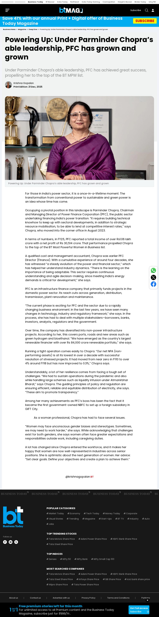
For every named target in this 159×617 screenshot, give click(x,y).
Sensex (53, 559)
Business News (9, 29)
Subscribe (135, 10)
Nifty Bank (82, 559)
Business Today (35, 2)
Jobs (51, 524)
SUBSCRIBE (144, 20)
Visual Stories (56, 518)
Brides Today (140, 2)
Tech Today (92, 513)
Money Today (112, 513)
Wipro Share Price (58, 584)
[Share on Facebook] (153, 284)
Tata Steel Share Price (61, 544)
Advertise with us (61, 597)
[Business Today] (71, 10)
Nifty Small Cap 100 (104, 559)
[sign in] (153, 10)
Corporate (131, 513)
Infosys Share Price (89, 579)
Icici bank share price (138, 579)
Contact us (35, 597)
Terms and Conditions (118, 597)
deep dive (33, 29)
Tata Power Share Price (86, 584)
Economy (75, 513)
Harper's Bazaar (125, 2)
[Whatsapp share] (153, 271)
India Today (62, 2)
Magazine (90, 518)
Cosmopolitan (109, 2)
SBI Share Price (113, 579)
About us (13, 597)
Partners (145, 597)
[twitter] (16, 542)
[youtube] (10, 542)
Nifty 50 (67, 559)
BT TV (121, 518)
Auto (147, 518)
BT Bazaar (50, 2)
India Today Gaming (91, 2)
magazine (22, 29)
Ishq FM (152, 2)
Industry (134, 518)
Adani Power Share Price (94, 538)
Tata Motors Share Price (62, 538)
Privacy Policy (88, 597)
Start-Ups (106, 518)
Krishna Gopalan (24, 83)
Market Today (56, 513)
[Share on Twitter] (153, 278)
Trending (74, 518)
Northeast (74, 2)
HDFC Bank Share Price (125, 538)
